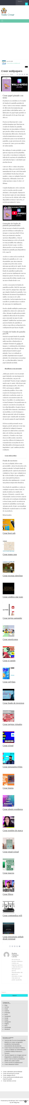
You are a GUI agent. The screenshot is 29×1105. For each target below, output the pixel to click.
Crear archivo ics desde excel (13, 63)
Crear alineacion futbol (11, 1064)
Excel (6, 1014)
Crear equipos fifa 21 (9, 1075)
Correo (6, 1007)
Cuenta (6, 1011)
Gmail (6, 1018)
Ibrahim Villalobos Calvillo (15, 955)
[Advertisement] (14, 39)
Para (5, 1025)
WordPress (11, 1101)
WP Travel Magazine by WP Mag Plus (19, 1101)
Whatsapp (7, 1027)
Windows (7, 1029)
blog (5, 1005)
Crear (11, 74)
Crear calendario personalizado (12, 1072)
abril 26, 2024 (5, 74)
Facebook (7, 1016)
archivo (18, 344)
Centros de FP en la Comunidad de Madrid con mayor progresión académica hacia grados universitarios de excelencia (14, 1043)
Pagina (6, 1024)
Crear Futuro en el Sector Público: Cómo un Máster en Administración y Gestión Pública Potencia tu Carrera (15, 1050)
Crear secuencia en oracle (11, 1073)
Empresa (7, 1013)
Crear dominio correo (9, 1081)
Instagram (7, 1022)
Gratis (6, 1020)
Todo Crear (7, 14)
